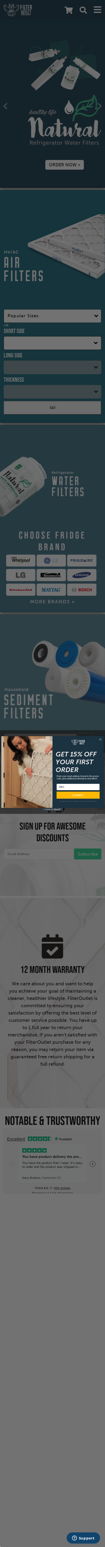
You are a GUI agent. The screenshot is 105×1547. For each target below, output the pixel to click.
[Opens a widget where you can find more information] (83, 1538)
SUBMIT (78, 795)
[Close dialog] (100, 739)
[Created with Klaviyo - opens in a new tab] (52, 809)
